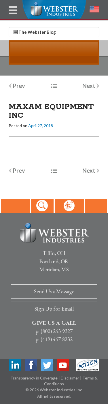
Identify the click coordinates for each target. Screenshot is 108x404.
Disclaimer (70, 377)
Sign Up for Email (54, 308)
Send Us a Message (54, 291)
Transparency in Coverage (34, 377)
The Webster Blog (37, 32)
